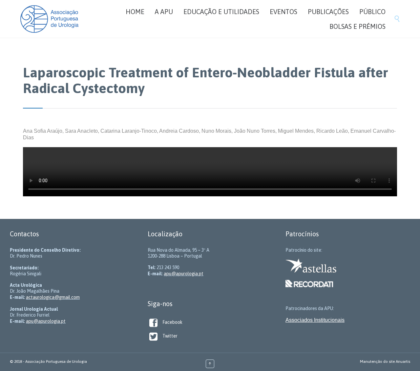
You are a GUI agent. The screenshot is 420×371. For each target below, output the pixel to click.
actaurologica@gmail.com (53, 297)
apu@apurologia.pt (46, 321)
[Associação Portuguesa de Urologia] (49, 19)
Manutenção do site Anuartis (385, 361)
